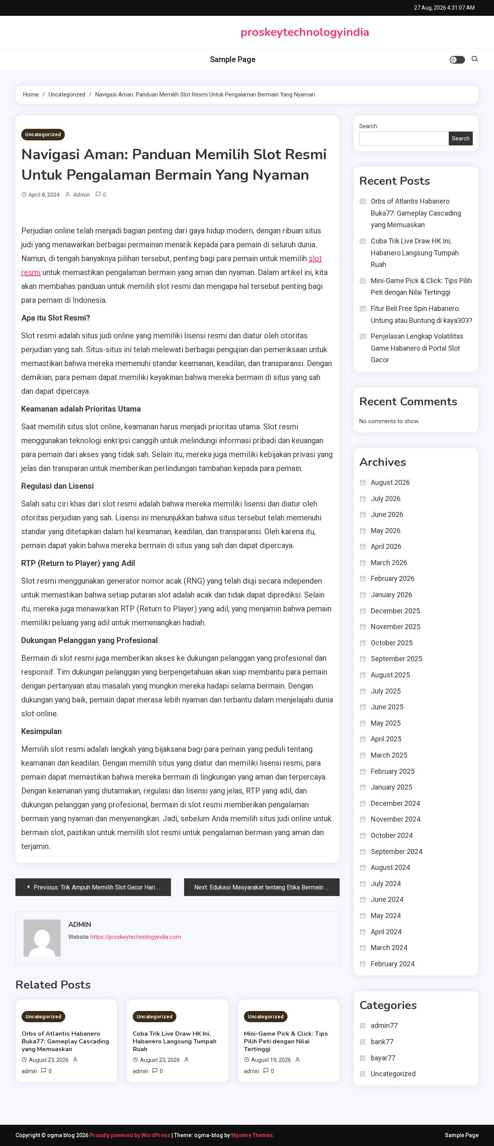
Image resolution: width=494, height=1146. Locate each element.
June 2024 (387, 899)
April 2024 (386, 932)
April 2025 (386, 739)
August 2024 (390, 867)
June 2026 (387, 514)
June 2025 (387, 707)
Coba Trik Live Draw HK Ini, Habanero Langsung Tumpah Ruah (175, 1041)
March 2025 (389, 755)
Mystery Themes (252, 1135)
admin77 (384, 1025)
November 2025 (395, 627)
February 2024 (392, 964)
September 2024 (396, 851)
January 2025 (391, 787)
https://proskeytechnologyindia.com (135, 936)
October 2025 (392, 643)
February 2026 (392, 578)
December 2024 (395, 803)
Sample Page (232, 59)
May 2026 (386, 531)
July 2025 (386, 691)
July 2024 (386, 883)
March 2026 (389, 563)
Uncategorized (43, 134)
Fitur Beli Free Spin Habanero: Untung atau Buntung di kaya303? (421, 314)
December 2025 (395, 611)
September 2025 (396, 659)
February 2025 (392, 771)
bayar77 (383, 1058)
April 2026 (386, 546)
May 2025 (386, 723)
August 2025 (390, 675)
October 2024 (392, 835)
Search (368, 126)
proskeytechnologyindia (304, 32)
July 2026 (386, 499)
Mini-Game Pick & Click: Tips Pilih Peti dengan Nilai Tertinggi (286, 1041)
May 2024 (386, 915)
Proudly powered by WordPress (130, 1135)
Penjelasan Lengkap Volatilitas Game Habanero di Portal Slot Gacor (417, 348)
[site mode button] (457, 60)
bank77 (382, 1042)
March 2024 (389, 947)
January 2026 (391, 595)
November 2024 (395, 819)
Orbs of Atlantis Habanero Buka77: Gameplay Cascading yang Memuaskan (65, 1041)
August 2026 (390, 482)
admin (81, 195)
